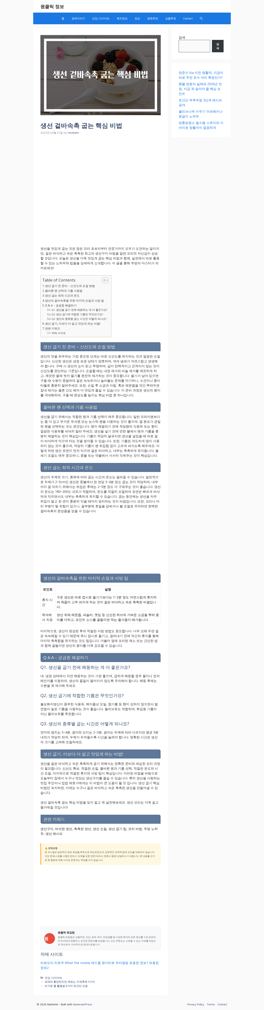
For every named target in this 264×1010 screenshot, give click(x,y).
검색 (182, 37)
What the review (77, 963)
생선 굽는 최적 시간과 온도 (62, 296)
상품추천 (170, 18)
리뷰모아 (46, 963)
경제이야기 (78, 18)
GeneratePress (82, 1004)
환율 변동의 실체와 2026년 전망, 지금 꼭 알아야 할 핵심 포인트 (200, 89)
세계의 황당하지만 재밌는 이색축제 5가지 (70, 981)
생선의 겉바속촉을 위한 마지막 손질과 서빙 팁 (74, 301)
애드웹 (96, 963)
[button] (201, 18)
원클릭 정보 (52, 6)
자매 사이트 (59, 333)
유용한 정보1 (138, 963)
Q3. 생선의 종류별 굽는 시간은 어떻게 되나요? (79, 318)
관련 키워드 (52, 328)
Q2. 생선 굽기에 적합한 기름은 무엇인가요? (77, 314)
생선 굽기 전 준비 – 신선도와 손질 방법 (70, 286)
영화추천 (152, 18)
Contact (188, 18)
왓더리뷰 (108, 963)
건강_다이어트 (101, 18)
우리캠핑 (121, 963)
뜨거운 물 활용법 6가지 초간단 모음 (66, 986)
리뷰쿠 (59, 963)
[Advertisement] (100, 163)
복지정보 (122, 18)
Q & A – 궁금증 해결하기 (61, 305)
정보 (137, 18)
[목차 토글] (103, 280)
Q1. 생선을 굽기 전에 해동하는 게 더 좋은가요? (80, 310)
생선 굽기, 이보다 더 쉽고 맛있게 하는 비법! (72, 324)
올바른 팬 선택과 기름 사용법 (63, 291)
